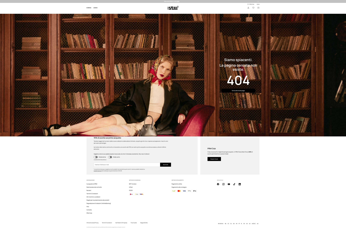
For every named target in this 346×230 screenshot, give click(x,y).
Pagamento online (177, 184)
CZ (228, 223)
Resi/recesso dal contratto (94, 187)
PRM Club (89, 213)
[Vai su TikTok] (235, 185)
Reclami (88, 190)
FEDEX (131, 190)
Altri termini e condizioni (93, 197)
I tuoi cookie (134, 222)
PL (241, 223)
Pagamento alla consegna (179, 187)
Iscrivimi (165, 164)
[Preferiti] (253, 8)
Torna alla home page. (238, 90)
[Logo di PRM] (173, 8)
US (257, 223)
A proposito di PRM (91, 184)
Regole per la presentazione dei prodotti (97, 200)
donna (88, 8)
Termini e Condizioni (107, 222)
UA (249, 223)
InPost (131, 187)
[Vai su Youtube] (230, 185)
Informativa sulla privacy (92, 222)
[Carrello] (258, 8)
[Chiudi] (258, 1)
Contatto (89, 210)
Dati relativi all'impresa (121, 222)
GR (234, 223)
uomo (95, 8)
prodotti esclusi (97, 171)
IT (239, 223)
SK (247, 223)
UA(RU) (254, 223)
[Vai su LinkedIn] (241, 185)
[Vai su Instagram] (224, 185)
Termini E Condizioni (92, 193)
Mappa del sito (144, 222)
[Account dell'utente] (248, 8)
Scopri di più (214, 159)
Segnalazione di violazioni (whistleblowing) (98, 203)
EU (231, 223)
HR (236, 223)
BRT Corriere (132, 184)
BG (225, 223)
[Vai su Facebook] (219, 185)
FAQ (87, 206)
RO (244, 223)
